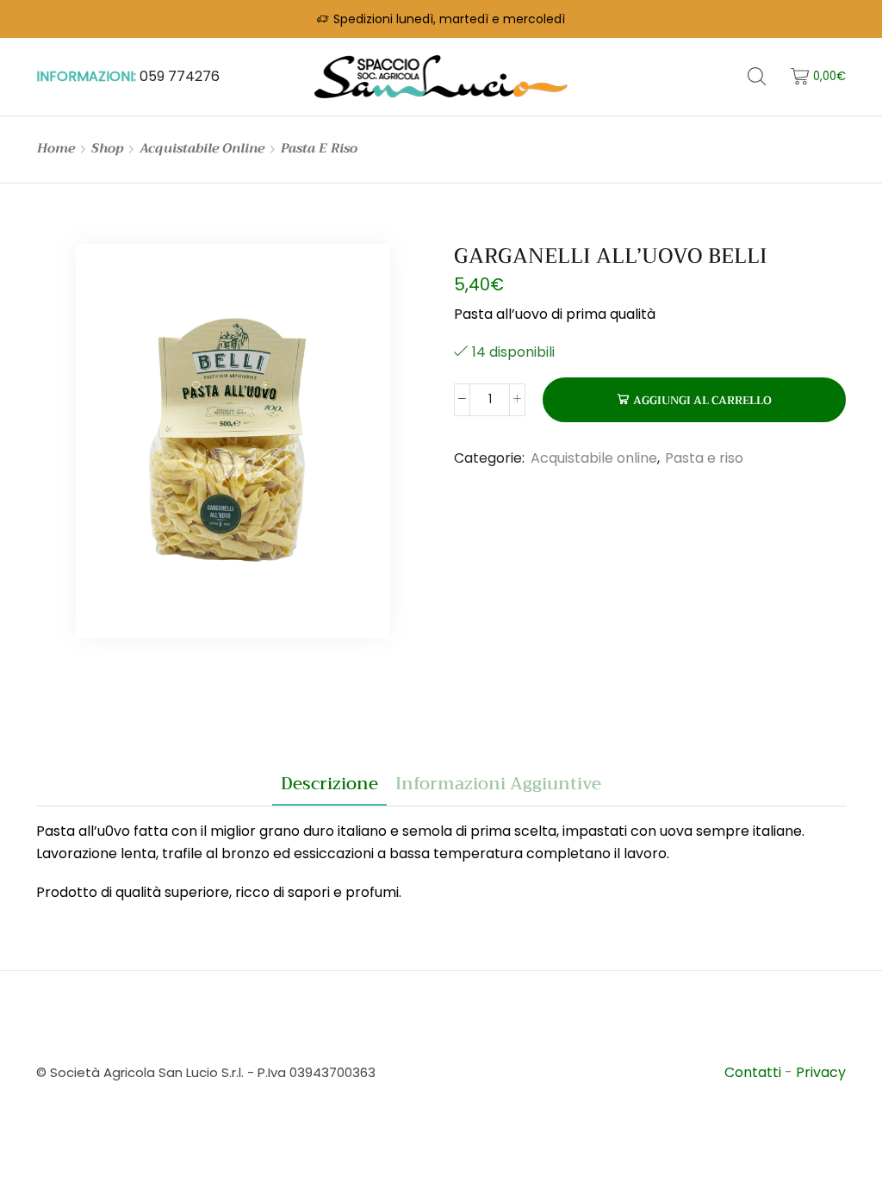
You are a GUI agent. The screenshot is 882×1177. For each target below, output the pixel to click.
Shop (107, 148)
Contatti (754, 1072)
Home (56, 148)
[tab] (329, 784)
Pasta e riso (319, 148)
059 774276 (180, 76)
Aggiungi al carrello (702, 400)
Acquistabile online (202, 148)
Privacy (821, 1072)
